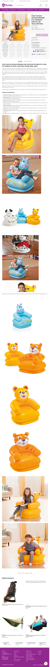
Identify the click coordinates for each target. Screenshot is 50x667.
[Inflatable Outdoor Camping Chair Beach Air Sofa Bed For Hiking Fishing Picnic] (37, 622)
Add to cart (42, 35)
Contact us (16, 655)
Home (3, 12)
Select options (13, 610)
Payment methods (29, 655)
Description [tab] (20, 61)
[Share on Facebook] (34, 54)
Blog (15, 654)
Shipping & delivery (29, 656)
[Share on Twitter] (36, 54)
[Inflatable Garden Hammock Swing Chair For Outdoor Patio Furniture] (13, 622)
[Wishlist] (23, 582)
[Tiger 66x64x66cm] (42, 30)
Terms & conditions (17, 659)
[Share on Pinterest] (37, 54)
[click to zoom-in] (16, 27)
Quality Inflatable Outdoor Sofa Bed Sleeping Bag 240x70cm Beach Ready (36, 607)
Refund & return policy (30, 658)
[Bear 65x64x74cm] (32, 30)
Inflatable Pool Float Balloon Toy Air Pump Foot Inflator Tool (12, 604)
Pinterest (39, 654)
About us (15, 652)
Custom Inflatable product (30, 659)
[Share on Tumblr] (43, 54)
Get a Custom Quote (43, 47)
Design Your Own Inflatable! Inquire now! (40, 664)
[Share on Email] (39, 54)
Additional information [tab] (28, 61)
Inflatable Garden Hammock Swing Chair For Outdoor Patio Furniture (12, 636)
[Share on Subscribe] (41, 54)
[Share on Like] (32, 54)
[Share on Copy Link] (45, 54)
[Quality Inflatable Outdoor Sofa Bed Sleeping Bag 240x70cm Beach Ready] (37, 592)
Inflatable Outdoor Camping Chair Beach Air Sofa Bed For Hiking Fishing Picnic (36, 636)
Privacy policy (16, 660)
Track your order (29, 652)
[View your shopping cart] (47, 9)
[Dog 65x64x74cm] (36, 30)
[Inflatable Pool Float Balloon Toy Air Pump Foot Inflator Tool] (13, 591)
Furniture (6, 12)
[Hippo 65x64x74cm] (39, 30)
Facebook (39, 652)
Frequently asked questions (31, 654)
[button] (28, 27)
